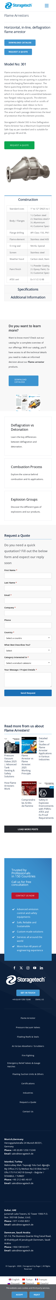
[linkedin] (41, 968)
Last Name (10, 582)
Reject (37, 1294)
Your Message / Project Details (20, 669)
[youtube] (34, 968)
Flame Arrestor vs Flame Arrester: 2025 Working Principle (27, 764)
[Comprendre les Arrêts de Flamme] (32, 789)
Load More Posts (28, 829)
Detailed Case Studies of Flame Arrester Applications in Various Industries (45, 749)
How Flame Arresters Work (10, 785)
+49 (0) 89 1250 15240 (24, 1150)
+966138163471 (20, 1246)
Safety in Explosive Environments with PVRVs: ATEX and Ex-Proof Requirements (46, 808)
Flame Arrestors (16, 15)
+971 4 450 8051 (21, 1221)
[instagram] (28, 968)
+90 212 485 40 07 (22, 1179)
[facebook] (14, 968)
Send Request (28, 692)
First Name (10, 570)
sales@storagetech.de (22, 1153)
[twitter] (21, 968)
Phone (7, 620)
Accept (19, 1294)
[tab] (28, 199)
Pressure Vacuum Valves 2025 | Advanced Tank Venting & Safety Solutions (10, 766)
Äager (38, 1266)
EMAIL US (39, 999)
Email (8, 595)
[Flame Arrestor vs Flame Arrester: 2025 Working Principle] (32, 745)
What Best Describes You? (17, 644)
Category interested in (16, 657)
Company (10, 607)
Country (9, 632)
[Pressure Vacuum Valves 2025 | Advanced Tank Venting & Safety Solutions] (14, 745)
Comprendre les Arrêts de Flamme (28, 802)
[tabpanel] (28, 244)
